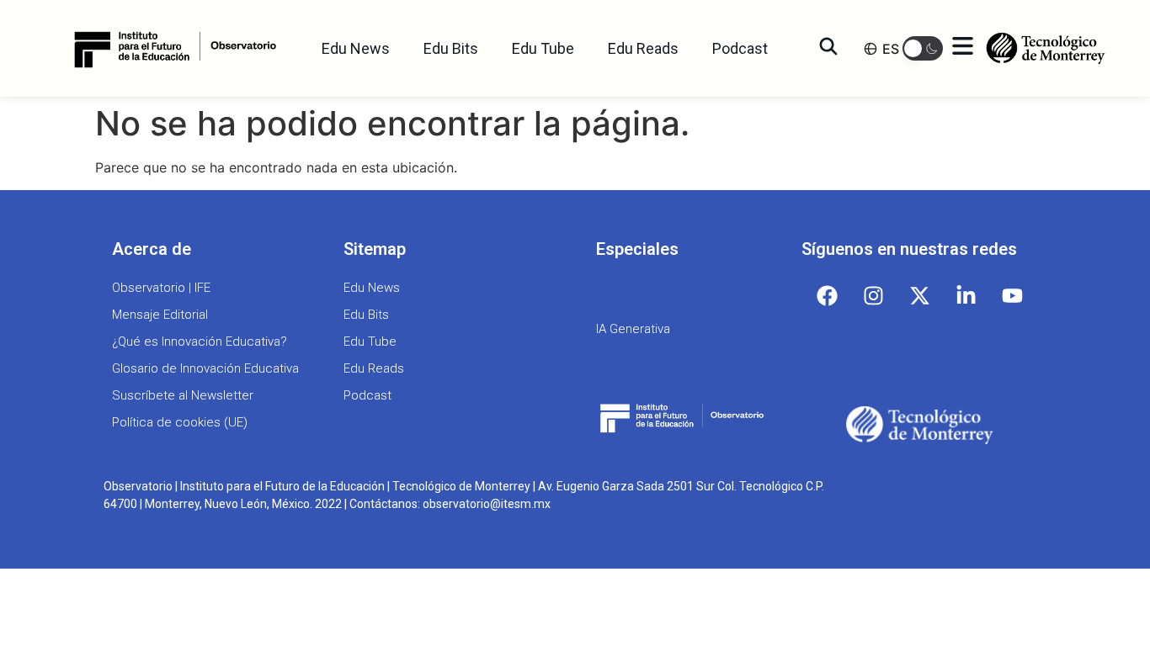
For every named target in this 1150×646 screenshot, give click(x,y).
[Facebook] (828, 295)
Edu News (356, 48)
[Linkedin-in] (966, 295)
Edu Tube (543, 48)
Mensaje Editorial (160, 314)
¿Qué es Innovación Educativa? (199, 341)
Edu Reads (643, 48)
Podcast (740, 48)
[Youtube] (1013, 295)
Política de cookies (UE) (180, 422)
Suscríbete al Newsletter (182, 395)
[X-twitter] (920, 295)
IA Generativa (633, 328)
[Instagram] (874, 295)
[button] (922, 48)
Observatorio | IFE (161, 287)
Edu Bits (450, 48)
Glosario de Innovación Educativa (205, 368)
